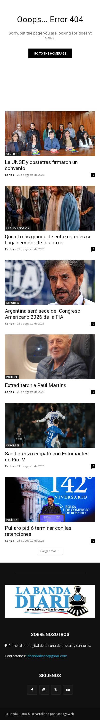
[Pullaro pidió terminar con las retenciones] (50, 499)
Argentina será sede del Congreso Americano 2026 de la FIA (42, 314)
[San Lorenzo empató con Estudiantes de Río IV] (50, 425)
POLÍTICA (11, 377)
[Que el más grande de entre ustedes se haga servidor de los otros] (50, 208)
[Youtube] (68, 690)
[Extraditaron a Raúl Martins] (50, 356)
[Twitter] (56, 690)
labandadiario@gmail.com (47, 656)
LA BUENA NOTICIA (17, 228)
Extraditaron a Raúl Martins (35, 385)
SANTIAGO (12, 154)
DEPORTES (12, 302)
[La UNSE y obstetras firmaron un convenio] (50, 133)
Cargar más (48, 551)
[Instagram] (44, 690)
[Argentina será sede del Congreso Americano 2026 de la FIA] (50, 282)
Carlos (9, 174)
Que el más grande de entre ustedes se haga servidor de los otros (48, 240)
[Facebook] (32, 690)
